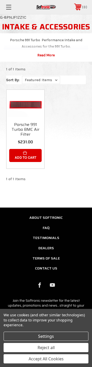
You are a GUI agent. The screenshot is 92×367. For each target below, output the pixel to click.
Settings (46, 336)
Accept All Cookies (46, 359)
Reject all (46, 347)
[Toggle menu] (14, 7)
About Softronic (46, 217)
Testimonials (46, 238)
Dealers (46, 248)
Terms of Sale (46, 258)
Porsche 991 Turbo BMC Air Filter (25, 129)
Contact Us (46, 268)
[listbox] (41, 80)
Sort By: (12, 80)
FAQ (46, 228)
